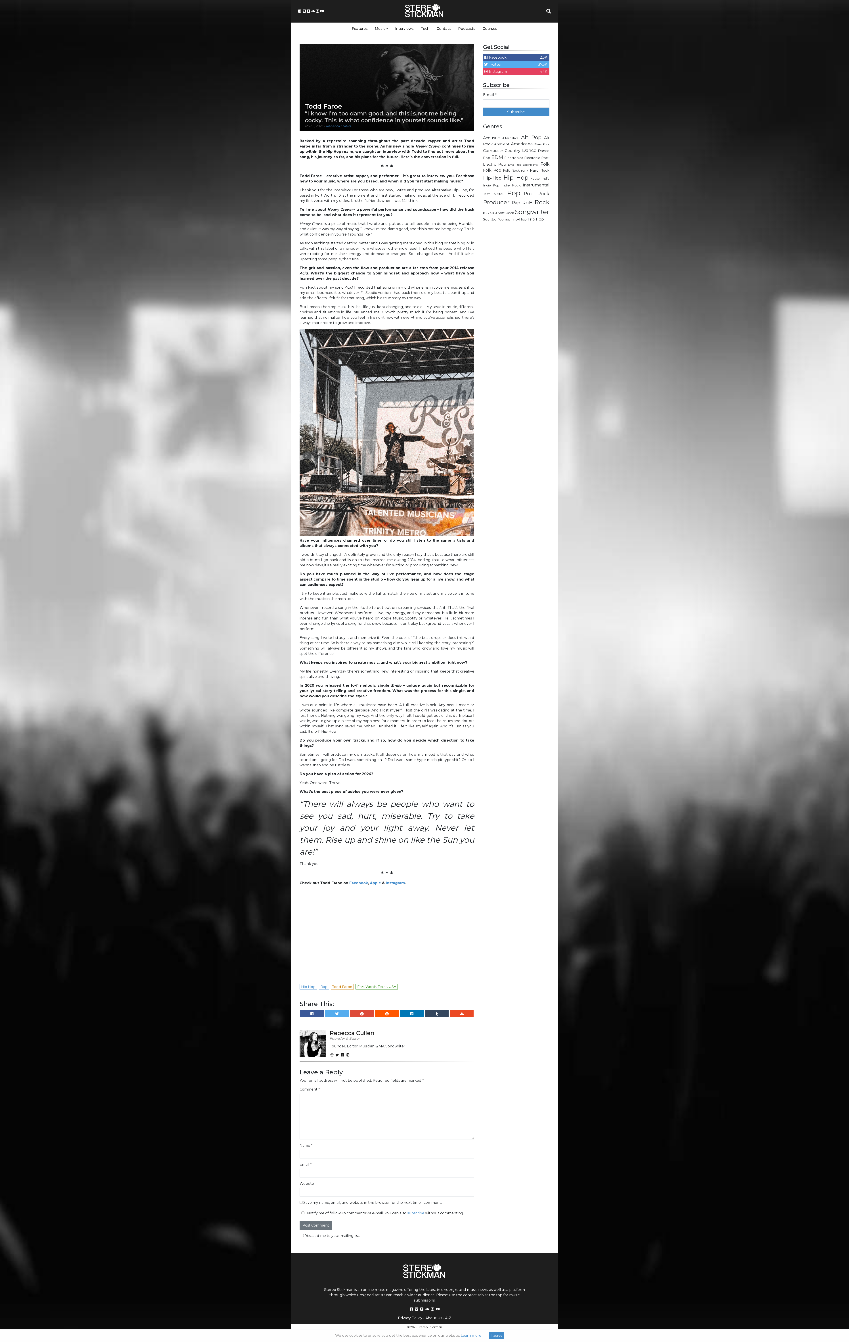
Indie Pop (491, 185)
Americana (522, 144)
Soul (486, 219)
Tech (425, 29)
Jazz (486, 194)
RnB (527, 202)
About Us (433, 1318)
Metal (498, 194)
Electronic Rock (536, 158)
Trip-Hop (519, 219)
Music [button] (380, 29)
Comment (310, 1089)
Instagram (395, 883)
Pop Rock (536, 193)
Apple (375, 883)
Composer (493, 150)
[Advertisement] (516, 295)
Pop (513, 193)
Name (306, 1145)
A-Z (448, 1318)
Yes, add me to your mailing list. (332, 1236)
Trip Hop (536, 219)
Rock (542, 202)
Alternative (510, 138)
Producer (496, 202)
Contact (443, 29)
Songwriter (532, 212)
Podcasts (466, 29)
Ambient (501, 144)
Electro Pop (494, 164)
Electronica (513, 158)
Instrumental (536, 185)
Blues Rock (541, 144)
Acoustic (491, 137)
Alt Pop (531, 137)
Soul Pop (497, 219)
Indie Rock (511, 185)
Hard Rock (539, 170)
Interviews (404, 29)
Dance (529, 150)
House (535, 178)
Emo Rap (514, 164)
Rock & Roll (490, 213)
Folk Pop (492, 170)
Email (306, 1164)
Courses (489, 29)
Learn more (471, 1335)
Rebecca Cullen (338, 126)
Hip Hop (515, 177)
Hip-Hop (492, 178)
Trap (507, 219)
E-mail (490, 95)
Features (360, 29)
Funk (524, 170)
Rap (516, 202)
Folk (544, 164)
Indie (545, 178)
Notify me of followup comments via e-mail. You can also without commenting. (385, 1213)
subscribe (415, 1213)
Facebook (358, 883)
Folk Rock (511, 171)
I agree (496, 1336)
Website (307, 1183)
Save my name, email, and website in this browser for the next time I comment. (372, 1202)
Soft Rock (506, 213)
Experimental (530, 164)
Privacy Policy (410, 1318)
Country (512, 150)
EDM (497, 157)
